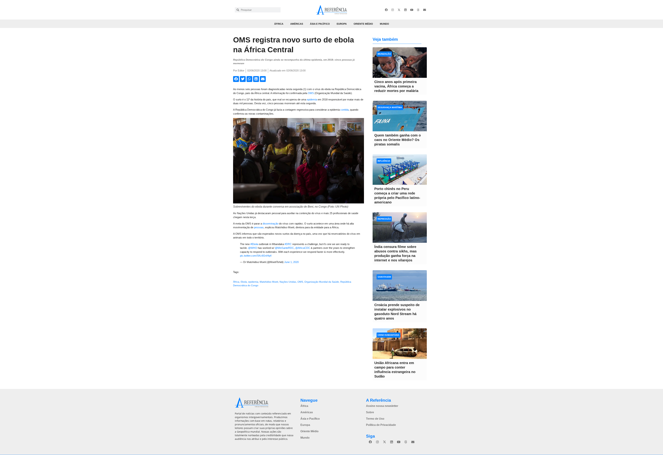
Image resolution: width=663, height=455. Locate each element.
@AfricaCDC (302, 247)
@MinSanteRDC (284, 247)
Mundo (384, 23)
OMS (311, 93)
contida (344, 109)
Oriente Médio (363, 23)
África (278, 23)
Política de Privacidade (381, 424)
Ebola (244, 281)
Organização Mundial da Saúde (321, 281)
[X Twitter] (399, 10)
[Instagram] (392, 10)
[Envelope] (424, 10)
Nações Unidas (288, 281)
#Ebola (254, 244)
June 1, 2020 (291, 262)
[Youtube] (412, 10)
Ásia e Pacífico (320, 23)
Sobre (370, 412)
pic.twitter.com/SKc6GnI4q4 (255, 255)
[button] (236, 79)
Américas (296, 23)
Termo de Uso (375, 418)
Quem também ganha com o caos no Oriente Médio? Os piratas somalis (397, 139)
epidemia (312, 99)
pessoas (259, 227)
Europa (342, 23)
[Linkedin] (405, 10)
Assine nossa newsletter (382, 405)
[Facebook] (386, 10)
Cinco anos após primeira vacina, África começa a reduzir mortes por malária (396, 86)
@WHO (252, 247)
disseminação (270, 223)
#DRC (288, 244)
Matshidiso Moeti (269, 281)
